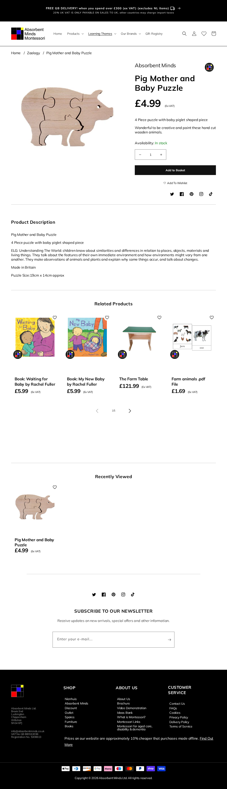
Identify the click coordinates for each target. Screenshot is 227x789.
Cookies (174, 712)
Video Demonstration (131, 708)
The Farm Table (133, 378)
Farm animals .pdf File (188, 381)
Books (69, 726)
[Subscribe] (169, 640)
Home (16, 53)
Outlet (69, 712)
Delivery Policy (179, 722)
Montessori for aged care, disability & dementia (134, 727)
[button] (75, 33)
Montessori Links (128, 721)
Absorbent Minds (76, 703)
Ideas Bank (125, 712)
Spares (69, 717)
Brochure (123, 703)
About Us (123, 698)
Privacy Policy (178, 717)
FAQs (173, 708)
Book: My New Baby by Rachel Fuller (86, 381)
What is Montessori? (131, 717)
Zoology (33, 53)
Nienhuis (70, 698)
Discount (71, 708)
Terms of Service (180, 726)
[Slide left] (97, 411)
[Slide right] (130, 411)
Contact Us (177, 703)
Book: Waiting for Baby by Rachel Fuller (35, 381)
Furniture (71, 721)
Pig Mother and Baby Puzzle (69, 53)
